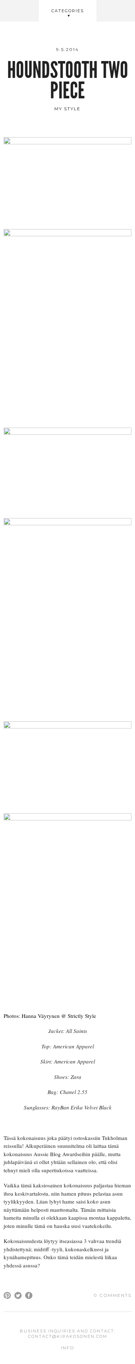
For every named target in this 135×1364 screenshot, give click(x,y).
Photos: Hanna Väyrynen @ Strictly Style (50, 1015)
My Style (67, 108)
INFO (68, 1347)
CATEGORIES (67, 10)
